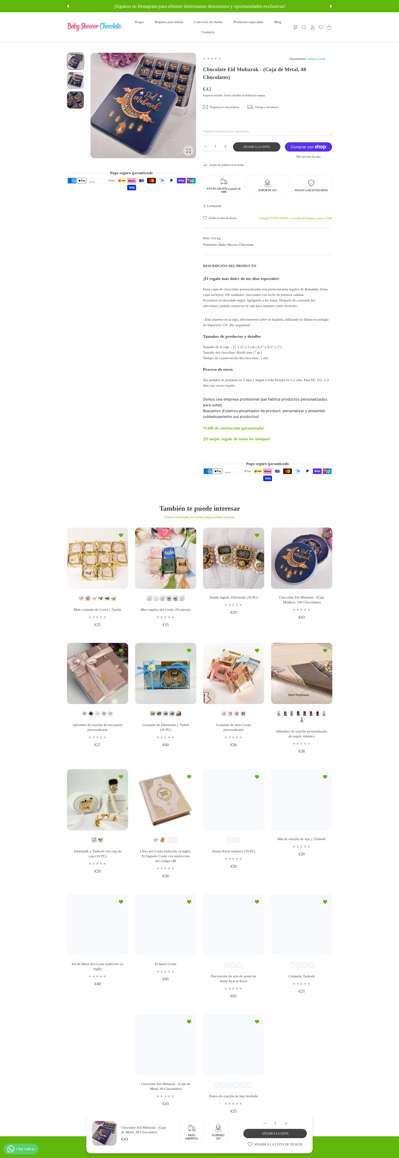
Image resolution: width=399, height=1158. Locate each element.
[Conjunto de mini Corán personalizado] (233, 673)
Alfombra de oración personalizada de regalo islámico (301, 733)
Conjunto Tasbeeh (301, 976)
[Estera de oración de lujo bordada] (233, 1044)
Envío (227, 95)
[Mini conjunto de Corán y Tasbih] (97, 558)
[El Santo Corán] (165, 924)
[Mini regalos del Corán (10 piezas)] (165, 558)
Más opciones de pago (308, 156)
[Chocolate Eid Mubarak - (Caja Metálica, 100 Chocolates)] (301, 558)
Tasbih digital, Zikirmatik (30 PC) (233, 597)
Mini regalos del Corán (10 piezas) (165, 609)
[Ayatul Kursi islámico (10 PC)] (233, 799)
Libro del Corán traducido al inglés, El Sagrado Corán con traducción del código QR (165, 856)
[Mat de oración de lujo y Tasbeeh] (301, 799)
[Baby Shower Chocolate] (94, 27)
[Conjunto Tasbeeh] (301, 924)
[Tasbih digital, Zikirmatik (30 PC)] (233, 558)
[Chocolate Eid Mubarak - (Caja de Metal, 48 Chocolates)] (165, 1044)
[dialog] (304, 27)
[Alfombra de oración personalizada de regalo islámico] (301, 673)
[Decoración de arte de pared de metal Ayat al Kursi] (233, 924)
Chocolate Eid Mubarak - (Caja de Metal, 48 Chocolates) (165, 1086)
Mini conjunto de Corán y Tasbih (97, 609)
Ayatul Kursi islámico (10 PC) (233, 851)
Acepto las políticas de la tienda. (226, 165)
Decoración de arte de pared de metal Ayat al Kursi (233, 978)
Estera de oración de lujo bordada (233, 1096)
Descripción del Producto (229, 266)
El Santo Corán (165, 964)
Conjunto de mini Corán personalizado (233, 727)
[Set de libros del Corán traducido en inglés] (97, 924)
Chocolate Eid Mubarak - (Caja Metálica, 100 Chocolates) (301, 600)
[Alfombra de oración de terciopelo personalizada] (97, 673)
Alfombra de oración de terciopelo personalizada (97, 727)
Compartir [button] (214, 206)
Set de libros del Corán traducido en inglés (97, 966)
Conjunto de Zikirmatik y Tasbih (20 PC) (165, 727)
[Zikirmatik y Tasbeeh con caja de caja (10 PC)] (97, 799)
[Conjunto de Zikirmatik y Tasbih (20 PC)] (165, 673)
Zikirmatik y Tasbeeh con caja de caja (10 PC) (97, 853)
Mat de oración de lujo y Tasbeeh (302, 839)
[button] (68, 6)
